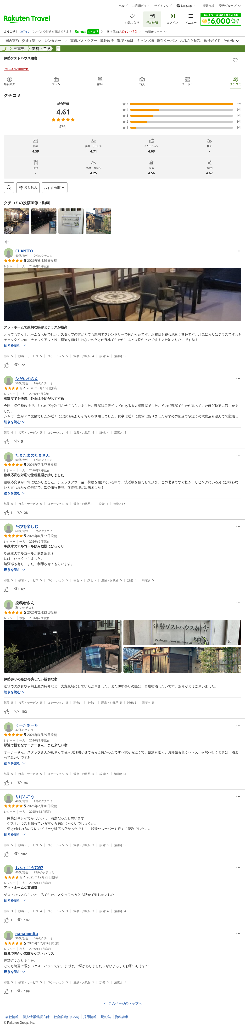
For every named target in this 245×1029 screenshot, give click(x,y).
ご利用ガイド (141, 5)
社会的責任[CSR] (66, 1017)
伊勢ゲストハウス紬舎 (20, 58)
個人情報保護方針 (36, 1017)
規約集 (106, 1017)
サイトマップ (163, 5)
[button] (16, 221)
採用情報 (90, 1017)
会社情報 (12, 1017)
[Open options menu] (238, 251)
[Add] (235, 60)
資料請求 (121, 1017)
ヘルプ (123, 5)
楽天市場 (208, 5)
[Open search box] (9, 187)
